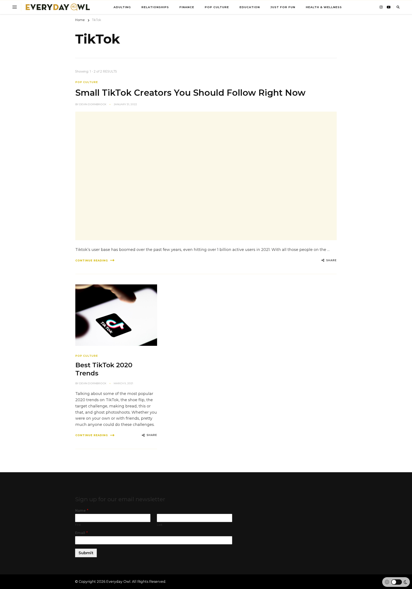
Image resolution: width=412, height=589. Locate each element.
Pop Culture (217, 7)
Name (81, 511)
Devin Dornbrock (92, 104)
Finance (186, 7)
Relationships (155, 7)
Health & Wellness (324, 7)
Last (159, 524)
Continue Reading (91, 260)
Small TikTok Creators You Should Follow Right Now (190, 92)
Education (249, 7)
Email (81, 533)
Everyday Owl (118, 582)
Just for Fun (282, 7)
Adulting (122, 7)
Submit (86, 553)
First (78, 524)
